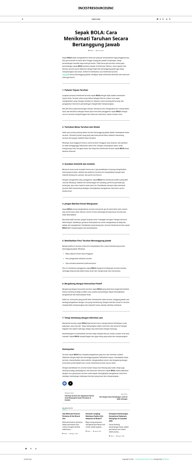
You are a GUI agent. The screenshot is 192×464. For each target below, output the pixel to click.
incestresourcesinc (96, 8)
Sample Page (96, 19)
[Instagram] (163, 19)
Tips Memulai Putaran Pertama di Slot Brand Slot (71, 416)
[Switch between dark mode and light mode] (167, 19)
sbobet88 (65, 74)
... (71, 429)
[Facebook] (157, 19)
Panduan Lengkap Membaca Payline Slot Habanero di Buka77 (94, 416)
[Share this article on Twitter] (70, 383)
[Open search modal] (169, 19)
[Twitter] (160, 19)
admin (91, 50)
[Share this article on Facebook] (64, 383)
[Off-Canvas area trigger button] (22, 19)
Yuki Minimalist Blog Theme (144, 459)
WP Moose (165, 459)
